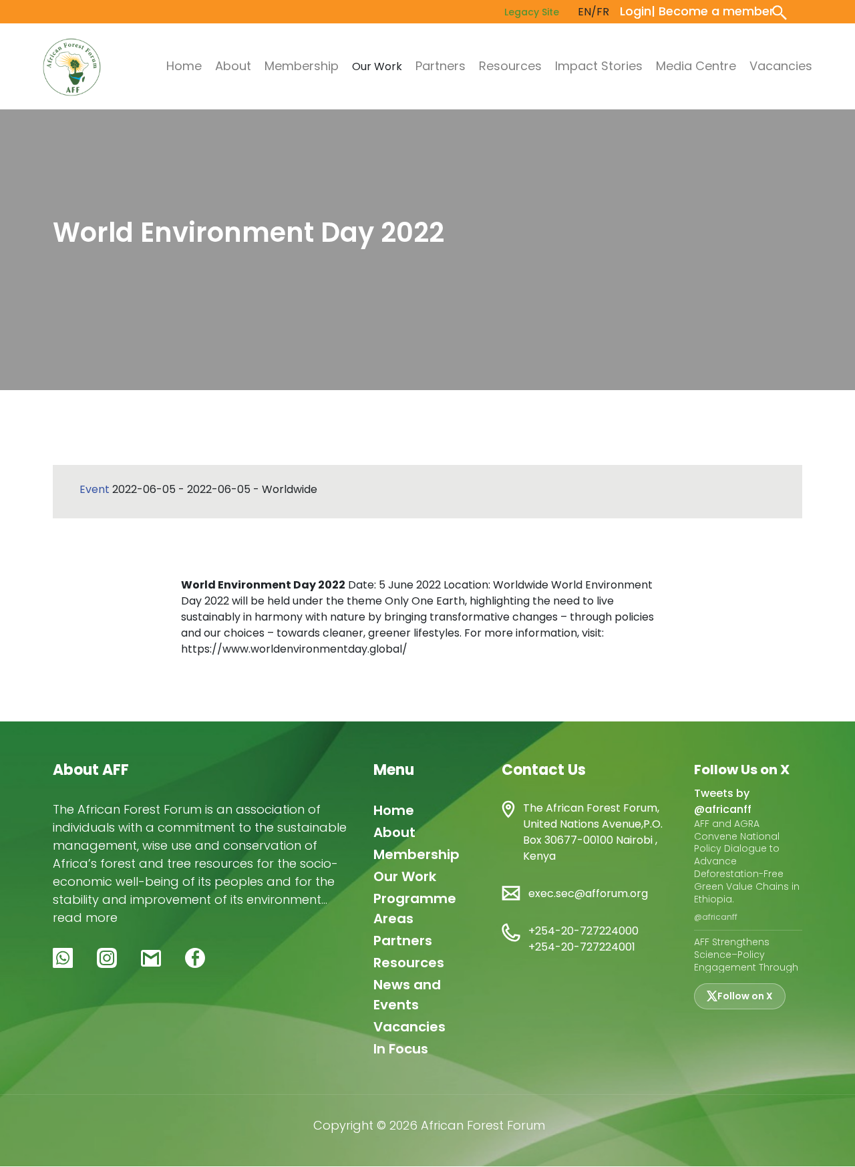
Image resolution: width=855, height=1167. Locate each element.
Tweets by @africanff (722, 801)
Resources (510, 65)
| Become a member (712, 11)
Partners (440, 65)
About (233, 65)
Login (635, 11)
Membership (302, 65)
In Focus (400, 1048)
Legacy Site (531, 12)
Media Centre (696, 65)
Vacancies (780, 65)
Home (184, 65)
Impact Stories (599, 65)
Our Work (404, 876)
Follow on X (745, 996)
